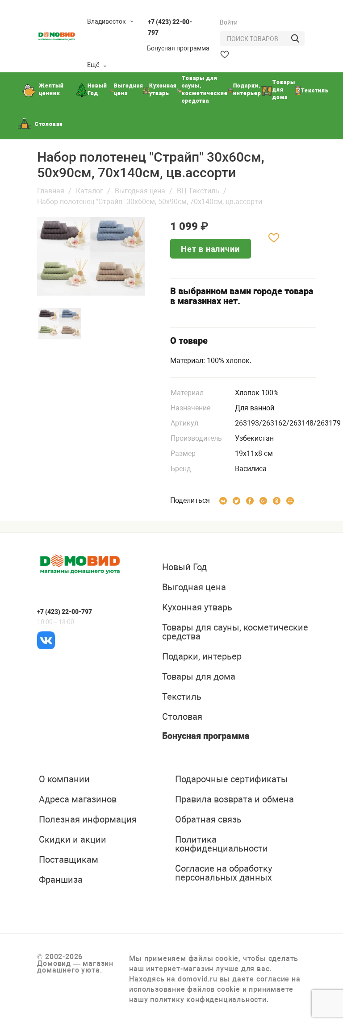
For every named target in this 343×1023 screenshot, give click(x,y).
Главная (50, 191)
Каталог (89, 191)
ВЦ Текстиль (198, 191)
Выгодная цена (140, 191)
